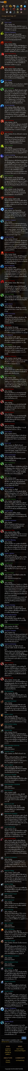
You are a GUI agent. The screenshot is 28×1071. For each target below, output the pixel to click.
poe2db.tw (8, 1052)
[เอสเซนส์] (17, 6)
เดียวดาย (10, 891)
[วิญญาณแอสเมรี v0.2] (25, 6)
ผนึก (8, 973)
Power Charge (15, 151)
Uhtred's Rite (8, 730)
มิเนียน (14, 44)
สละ (25, 224)
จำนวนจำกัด (22, 437)
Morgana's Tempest (10, 630)
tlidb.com (8, 1051)
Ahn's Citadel (8, 80)
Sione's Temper (9, 208)
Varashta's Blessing (10, 540)
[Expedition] (10, 11)
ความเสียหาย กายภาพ (15, 917)
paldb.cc (8, 1054)
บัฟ (13, 626)
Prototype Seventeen (10, 701)
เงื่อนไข (7, 504)
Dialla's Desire (9, 304)
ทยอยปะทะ (18, 1006)
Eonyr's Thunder (9, 88)
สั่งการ (8, 518)
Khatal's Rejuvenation (11, 615)
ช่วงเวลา (22, 107)
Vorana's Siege (9, 884)
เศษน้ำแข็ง (13, 832)
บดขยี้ (22, 919)
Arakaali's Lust (9, 563)
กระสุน (14, 177)
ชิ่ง (20, 296)
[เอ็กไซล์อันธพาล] (3, 9)
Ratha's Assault (9, 176)
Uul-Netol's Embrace (10, 356)
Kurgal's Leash (9, 511)
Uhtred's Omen (9, 401)
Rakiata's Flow (9, 366)
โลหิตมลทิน (12, 141)
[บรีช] (21, 9)
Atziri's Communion (10, 455)
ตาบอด (13, 934)
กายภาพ (14, 30)
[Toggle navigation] (25, 2)
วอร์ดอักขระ (24, 997)
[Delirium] (7, 11)
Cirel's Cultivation (9, 252)
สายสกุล (10, 24)
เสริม (6, 24)
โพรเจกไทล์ (18, 34)
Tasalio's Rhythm (9, 581)
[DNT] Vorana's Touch (11, 894)
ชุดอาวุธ (16, 385)
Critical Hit (20, 449)
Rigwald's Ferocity (10, 376)
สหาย (15, 269)
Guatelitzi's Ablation (10, 220)
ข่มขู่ (19, 697)
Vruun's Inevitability (10, 838)
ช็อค (10, 97)
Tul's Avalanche (9, 968)
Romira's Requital (9, 265)
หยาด (14, 616)
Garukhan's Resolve (10, 499)
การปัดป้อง (21, 780)
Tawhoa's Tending (10, 281)
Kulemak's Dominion (10, 520)
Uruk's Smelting (9, 120)
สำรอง (22, 458)
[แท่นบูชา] (10, 6)
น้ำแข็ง (14, 346)
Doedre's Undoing (10, 155)
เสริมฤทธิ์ (14, 985)
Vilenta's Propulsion (10, 32)
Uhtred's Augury (9, 412)
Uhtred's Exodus (9, 389)
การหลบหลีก (12, 780)
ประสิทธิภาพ (23, 739)
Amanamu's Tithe (9, 530)
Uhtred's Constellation (11, 857)
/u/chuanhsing (20, 1060)
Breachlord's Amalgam (11, 813)
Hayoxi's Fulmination (10, 644)
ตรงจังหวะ (7, 586)
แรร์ (16, 72)
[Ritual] (25, 9)
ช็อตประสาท (12, 99)
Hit (9, 449)
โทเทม (14, 254)
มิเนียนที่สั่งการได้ (13, 514)
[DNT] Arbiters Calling (11, 724)
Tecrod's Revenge (9, 105)
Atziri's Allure (8, 432)
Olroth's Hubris (9, 991)
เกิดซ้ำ (20, 1031)
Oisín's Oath (8, 22)
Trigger (17, 450)
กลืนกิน (12, 953)
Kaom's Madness (9, 197)
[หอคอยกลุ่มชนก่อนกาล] (10, 9)
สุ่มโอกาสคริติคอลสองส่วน (20, 508)
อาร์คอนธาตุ (12, 559)
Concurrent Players (20, 1051)
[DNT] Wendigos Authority (12, 745)
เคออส (25, 157)
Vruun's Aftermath (10, 827)
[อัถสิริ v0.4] (3, 6)
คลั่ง (23, 708)
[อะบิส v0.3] (17, 9)
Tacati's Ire (8, 476)
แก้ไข (23, 1038)
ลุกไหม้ (25, 332)
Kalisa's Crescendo (10, 314)
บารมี (24, 427)
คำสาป (6, 159)
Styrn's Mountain (9, 900)
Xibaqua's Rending (10, 605)
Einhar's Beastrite (10, 67)
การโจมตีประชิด (13, 874)
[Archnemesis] (21, 6)
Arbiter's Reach (9, 765)
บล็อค (14, 973)
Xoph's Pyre (8, 325)
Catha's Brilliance (9, 929)
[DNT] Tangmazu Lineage (12, 624)
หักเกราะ (19, 124)
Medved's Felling (9, 871)
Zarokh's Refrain (9, 487)
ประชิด (18, 69)
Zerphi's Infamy (9, 663)
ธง (8, 425)
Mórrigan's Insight (10, 941)
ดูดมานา (7, 28)
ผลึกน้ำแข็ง (7, 836)
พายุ (14, 632)
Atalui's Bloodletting (10, 53)
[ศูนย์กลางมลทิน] (14, 9)
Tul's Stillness (8, 345)
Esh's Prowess (9, 790)
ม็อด (24, 70)
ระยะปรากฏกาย (9, 697)
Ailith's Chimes (9, 145)
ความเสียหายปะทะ (11, 273)
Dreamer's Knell (9, 573)
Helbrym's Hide (9, 678)
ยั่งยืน (18, 107)
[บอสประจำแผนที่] (7, 9)
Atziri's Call (8, 443)
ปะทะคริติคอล (8, 506)
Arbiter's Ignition (9, 553)
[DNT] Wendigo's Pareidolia (12, 784)
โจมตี (14, 69)
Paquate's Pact (9, 132)
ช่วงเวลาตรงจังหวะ (20, 593)
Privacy (8, 1060)
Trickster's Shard (9, 751)
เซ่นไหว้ (13, 224)
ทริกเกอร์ (20, 90)
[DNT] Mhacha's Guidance (12, 956)
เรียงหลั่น (19, 526)
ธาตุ (20, 28)
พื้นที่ (16, 90)
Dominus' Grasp (9, 294)
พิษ (22, 568)
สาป (12, 162)
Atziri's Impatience (10, 463)
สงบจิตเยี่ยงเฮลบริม (9, 683)
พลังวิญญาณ (21, 61)
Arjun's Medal (8, 187)
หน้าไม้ (16, 179)
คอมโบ (15, 149)
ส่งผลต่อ (24, 1002)
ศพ (11, 610)
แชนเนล (14, 705)
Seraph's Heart (9, 714)
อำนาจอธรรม (21, 516)
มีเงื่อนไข (18, 501)
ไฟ (13, 327)
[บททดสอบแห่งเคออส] (21, 11)
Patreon (8, 1062)
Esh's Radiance (9, 335)
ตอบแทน (7, 944)
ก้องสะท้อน (13, 493)
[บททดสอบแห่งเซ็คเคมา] (17, 11)
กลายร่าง (15, 680)
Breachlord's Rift (9, 804)
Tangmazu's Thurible (10, 775)
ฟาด (21, 69)
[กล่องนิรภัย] (14, 6)
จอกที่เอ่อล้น (13, 736)
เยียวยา (17, 276)
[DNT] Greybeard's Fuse (11, 962)
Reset (3, 19)
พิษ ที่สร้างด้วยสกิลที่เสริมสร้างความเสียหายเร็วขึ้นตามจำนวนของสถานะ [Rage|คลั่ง (15, 483)
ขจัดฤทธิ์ (7, 321)
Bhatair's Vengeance (10, 1008)
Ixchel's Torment (9, 237)
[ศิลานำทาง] (7, 6)
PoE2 (3, 2)
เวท (14, 24)
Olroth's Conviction (10, 981)
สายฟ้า (25, 90)
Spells (15, 447)
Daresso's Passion (10, 424)
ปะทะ (13, 26)
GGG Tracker (20, 1049)
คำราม (14, 134)
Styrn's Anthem (9, 923)
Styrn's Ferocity (9, 910)
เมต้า (19, 472)
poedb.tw (8, 1049)
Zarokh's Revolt (9, 1021)
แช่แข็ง (6, 354)
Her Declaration (9, 691)
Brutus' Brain (8, 42)
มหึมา (25, 778)
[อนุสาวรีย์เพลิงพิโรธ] (14, 11)
